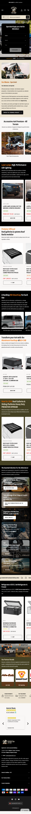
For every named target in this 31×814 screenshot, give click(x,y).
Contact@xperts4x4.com (11, 755)
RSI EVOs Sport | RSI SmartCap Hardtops (12, 330)
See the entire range (9, 488)
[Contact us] (25, 10)
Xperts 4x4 (17, 808)
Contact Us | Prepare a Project (11, 112)
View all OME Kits (9, 517)
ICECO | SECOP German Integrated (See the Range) (14, 504)
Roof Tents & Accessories (13, 156)
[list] (15, 678)
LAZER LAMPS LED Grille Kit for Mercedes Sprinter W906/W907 (12, 207)
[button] (2, 10)
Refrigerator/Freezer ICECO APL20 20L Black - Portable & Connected (10, 625)
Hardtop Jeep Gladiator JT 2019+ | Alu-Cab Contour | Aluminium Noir (10, 378)
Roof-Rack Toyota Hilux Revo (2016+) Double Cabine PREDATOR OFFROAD (10, 270)
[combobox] (19, 17)
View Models (7, 535)
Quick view (12, 218)
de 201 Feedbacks (10, 712)
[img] (16, 710)
